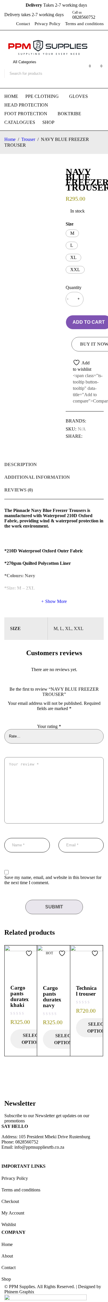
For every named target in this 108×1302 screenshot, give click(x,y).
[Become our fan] (7, 1155)
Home (10, 139)
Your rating (49, 726)
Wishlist (8, 1224)
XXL (75, 269)
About (7, 1255)
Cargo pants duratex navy (52, 996)
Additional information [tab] (37, 477)
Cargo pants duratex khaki (19, 996)
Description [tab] (20, 464)
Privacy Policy (47, 23)
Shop (6, 1279)
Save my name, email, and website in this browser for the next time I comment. (52, 880)
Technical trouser (86, 991)
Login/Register (74, 69)
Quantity (73, 287)
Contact (23, 23)
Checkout (10, 1201)
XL (73, 257)
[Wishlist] (79, 365)
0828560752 (83, 17)
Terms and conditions (84, 23)
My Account (12, 1212)
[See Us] (23, 1155)
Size (69, 224)
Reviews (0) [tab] (18, 489)
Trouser (28, 139)
